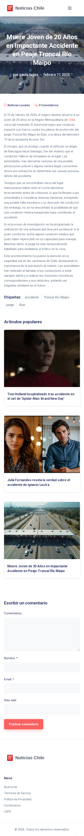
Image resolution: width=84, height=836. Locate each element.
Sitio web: (10, 700)
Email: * (9, 679)
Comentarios (13, 613)
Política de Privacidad (17, 799)
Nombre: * (11, 658)
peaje (10, 305)
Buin (22, 305)
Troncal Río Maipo (56, 297)
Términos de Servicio (17, 793)
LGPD (7, 811)
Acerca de (10, 787)
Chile (71, 120)
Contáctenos (12, 805)
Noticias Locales (19, 105)
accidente (32, 297)
